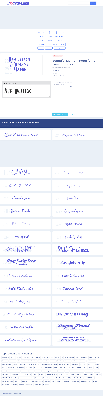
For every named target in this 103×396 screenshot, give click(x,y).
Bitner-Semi (83, 364)
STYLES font (28, 374)
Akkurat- (90, 367)
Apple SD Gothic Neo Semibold (49, 364)
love (35, 367)
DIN (62, 357)
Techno (49, 48)
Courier (40, 367)
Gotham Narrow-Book (59, 367)
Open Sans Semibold (7, 381)
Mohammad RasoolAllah (77, 371)
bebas (67, 371)
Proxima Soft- (89, 371)
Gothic (42, 40)
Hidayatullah (15, 374)
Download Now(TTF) (61, 114)
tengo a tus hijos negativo (26, 378)
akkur (3, 371)
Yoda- (66, 374)
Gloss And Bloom (69, 357)
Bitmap (53, 33)
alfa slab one (5, 384)
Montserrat (67, 361)
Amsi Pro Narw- (48, 367)
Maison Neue (92, 361)
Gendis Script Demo (88, 374)
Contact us (15, 393)
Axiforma (53, 361)
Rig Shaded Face (13, 378)
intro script (46, 378)
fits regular (5, 361)
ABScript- (58, 378)
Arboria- (18, 357)
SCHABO (15, 364)
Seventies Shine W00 (51, 374)
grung (90, 357)
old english (24, 371)
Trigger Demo (37, 384)
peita (53, 381)
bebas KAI (60, 371)
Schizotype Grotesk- (86, 381)
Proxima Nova (74, 364)
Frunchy (90, 364)
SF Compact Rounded (37, 381)
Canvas (72, 374)
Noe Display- (5, 357)
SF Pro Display (71, 367)
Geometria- (38, 378)
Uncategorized (59, 48)
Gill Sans (75, 361)
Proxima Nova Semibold (33, 364)
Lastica (95, 381)
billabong (79, 374)
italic (85, 367)
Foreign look (59, 36)
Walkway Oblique (6, 364)
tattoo (41, 48)
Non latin (42, 44)
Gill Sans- (17, 381)
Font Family (72, 114)
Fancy (50, 36)
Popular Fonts (52, 44)
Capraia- (41, 374)
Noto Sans (81, 361)
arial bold (79, 367)
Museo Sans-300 (35, 357)
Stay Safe (38, 371)
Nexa (52, 378)
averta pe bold (75, 381)
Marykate (47, 381)
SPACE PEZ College (89, 378)
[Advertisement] (51, 18)
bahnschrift (66, 381)
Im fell (73, 378)
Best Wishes (26, 357)
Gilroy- (60, 374)
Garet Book (80, 378)
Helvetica (46, 361)
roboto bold (22, 364)
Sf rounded (46, 384)
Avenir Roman (20, 367)
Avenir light (97, 364)
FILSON (3, 367)
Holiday (50, 40)
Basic (45, 33)
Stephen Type (46, 371)
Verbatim (59, 381)
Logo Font (60, 40)
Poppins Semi (11, 367)
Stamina (31, 371)
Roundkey (98, 374)
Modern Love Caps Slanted (25, 384)
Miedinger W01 (66, 378)
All (39, 33)
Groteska (97, 371)
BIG (18, 361)
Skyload (54, 371)
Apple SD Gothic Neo (64, 364)
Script (62, 44)
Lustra (39, 361)
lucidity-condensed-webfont (29, 361)
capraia (35, 374)
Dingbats (62, 33)
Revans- (97, 357)
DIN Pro (12, 357)
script (96, 367)
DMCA (20, 393)
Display (42, 36)
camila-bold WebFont (47, 357)
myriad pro (12, 361)
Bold (22, 374)
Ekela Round (29, 367)
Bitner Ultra (60, 361)
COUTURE (4, 378)
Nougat (57, 357)
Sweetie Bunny (25, 381)
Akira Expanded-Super (81, 357)
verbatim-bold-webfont (13, 371)
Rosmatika (14, 384)
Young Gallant (5, 374)
